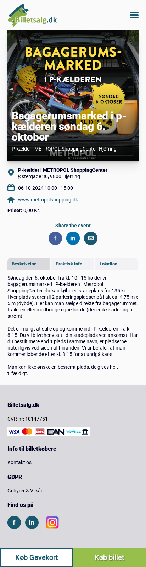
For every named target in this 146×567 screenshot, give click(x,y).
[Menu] (134, 15)
